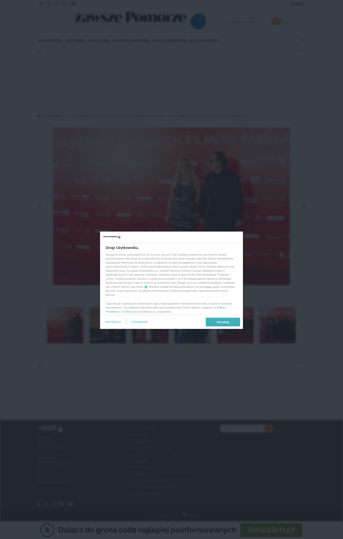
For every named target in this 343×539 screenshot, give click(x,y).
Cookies (127, 311)
